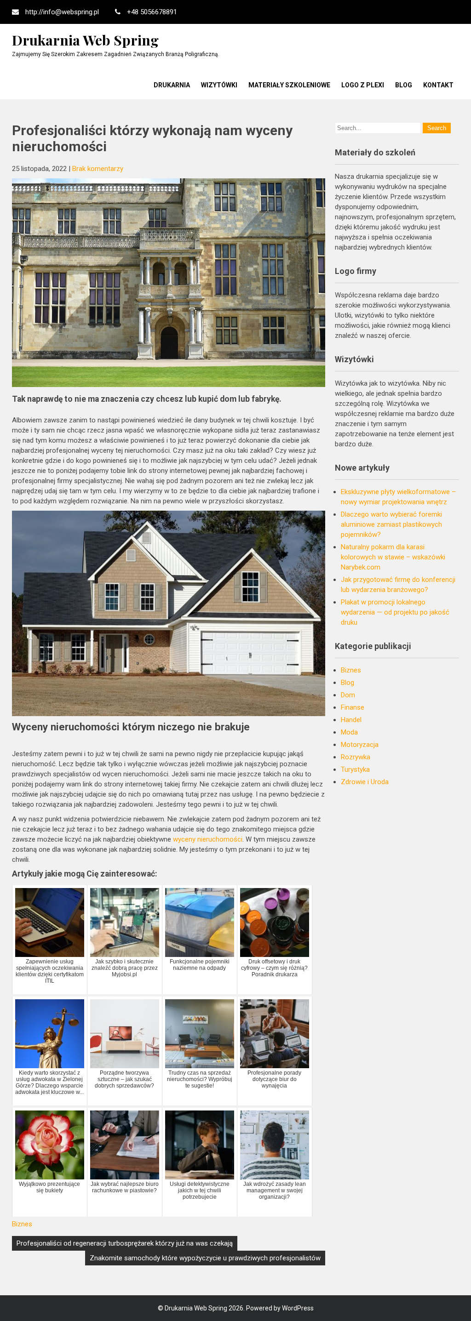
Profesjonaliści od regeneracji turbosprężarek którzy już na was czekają (125, 1243)
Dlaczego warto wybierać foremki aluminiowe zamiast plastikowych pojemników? (391, 524)
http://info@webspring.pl (62, 12)
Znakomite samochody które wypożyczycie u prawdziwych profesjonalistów (205, 1258)
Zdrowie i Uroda (365, 782)
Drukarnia (172, 85)
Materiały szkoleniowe (289, 85)
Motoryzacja (360, 744)
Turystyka (355, 769)
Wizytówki (219, 85)
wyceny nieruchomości (207, 839)
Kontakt (438, 85)
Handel (351, 720)
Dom (348, 695)
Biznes (22, 1224)
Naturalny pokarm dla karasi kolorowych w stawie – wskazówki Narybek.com (393, 557)
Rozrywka (355, 757)
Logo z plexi (362, 85)
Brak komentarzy (97, 169)
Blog (403, 85)
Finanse (352, 707)
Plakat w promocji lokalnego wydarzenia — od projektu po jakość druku (395, 612)
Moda (349, 732)
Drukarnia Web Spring (85, 40)
